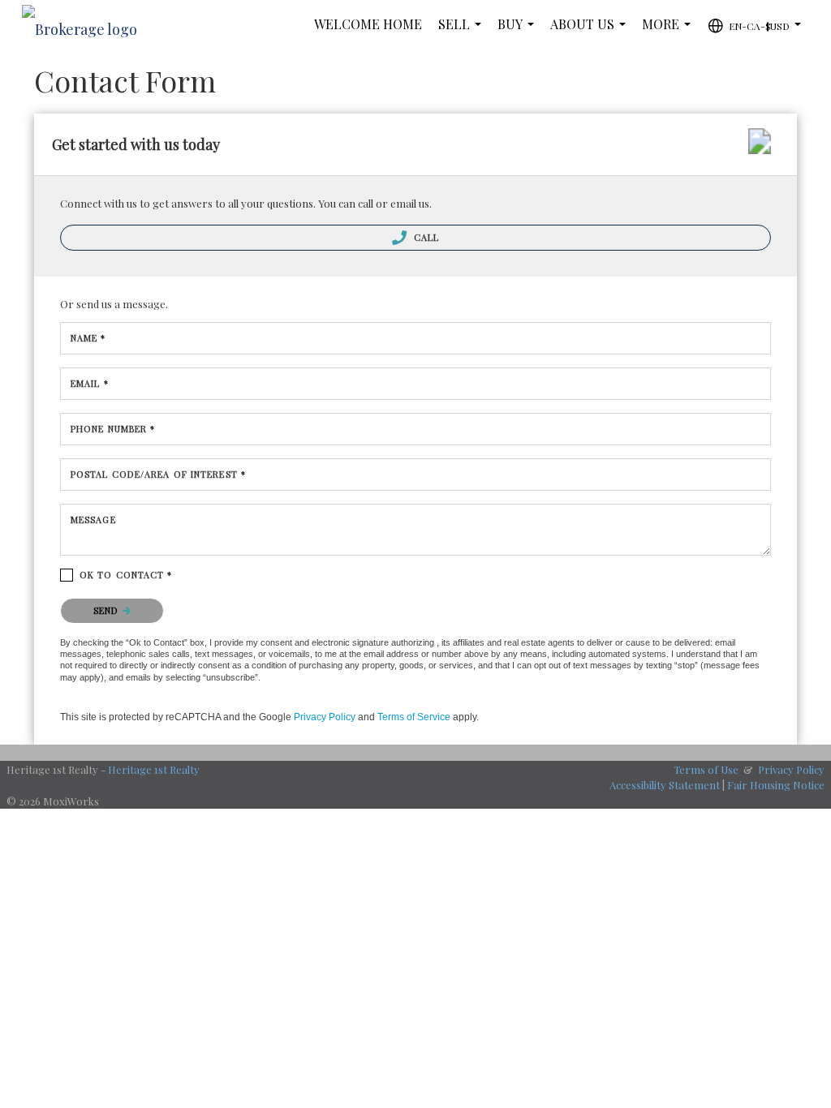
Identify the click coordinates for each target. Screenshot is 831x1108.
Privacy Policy (324, 717)
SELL (463, 32)
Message (93, 519)
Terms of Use (706, 769)
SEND (108, 610)
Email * (90, 383)
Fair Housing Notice (776, 785)
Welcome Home (368, 23)
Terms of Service (413, 717)
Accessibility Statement (664, 785)
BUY (518, 32)
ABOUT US (591, 32)
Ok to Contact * (126, 575)
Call (425, 237)
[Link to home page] (87, 24)
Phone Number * (113, 429)
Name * (88, 338)
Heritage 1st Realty (154, 769)
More (669, 32)
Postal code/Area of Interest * (158, 474)
